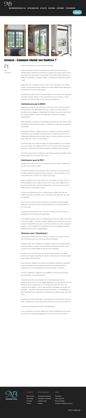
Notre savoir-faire (33, 8)
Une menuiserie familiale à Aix (17, 8)
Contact (77, 12)
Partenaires (60, 8)
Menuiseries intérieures (44, 396)
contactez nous (42, 229)
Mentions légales (60, 401)
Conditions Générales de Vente (63, 403)
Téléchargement (70, 8)
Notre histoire (30, 396)
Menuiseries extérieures (44, 399)
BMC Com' (78, 410)
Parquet (40, 403)
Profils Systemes (46, 282)
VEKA (49, 221)
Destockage (51, 8)
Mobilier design (42, 401)
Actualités (43, 8)
